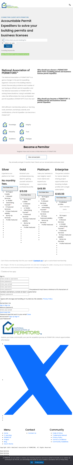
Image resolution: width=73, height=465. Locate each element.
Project (6, 440)
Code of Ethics (58, 433)
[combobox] (10, 43)
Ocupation (16, 54)
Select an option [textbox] (10, 43)
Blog (5, 442)
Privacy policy (39, 462)
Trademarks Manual (60, 435)
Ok (32, 462)
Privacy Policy (48, 299)
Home (6, 433)
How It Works (8, 444)
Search (8, 46)
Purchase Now (8, 187)
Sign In (17, 317)
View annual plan (34, 157)
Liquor (3, 54)
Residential (9, 54)
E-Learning (7, 435)
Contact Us (32, 433)
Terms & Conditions (59, 440)
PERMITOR (7, 437)
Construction (24, 54)
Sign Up (12, 317)
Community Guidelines (60, 442)
